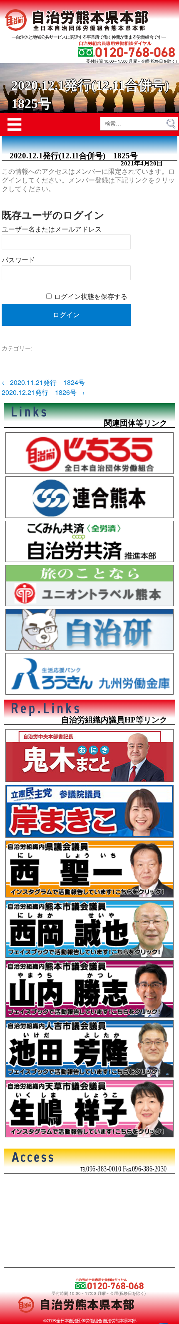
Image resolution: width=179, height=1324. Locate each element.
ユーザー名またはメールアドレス (52, 229)
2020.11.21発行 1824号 (43, 382)
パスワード (18, 260)
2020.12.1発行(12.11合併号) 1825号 (74, 155)
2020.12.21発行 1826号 (43, 392)
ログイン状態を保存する (90, 296)
